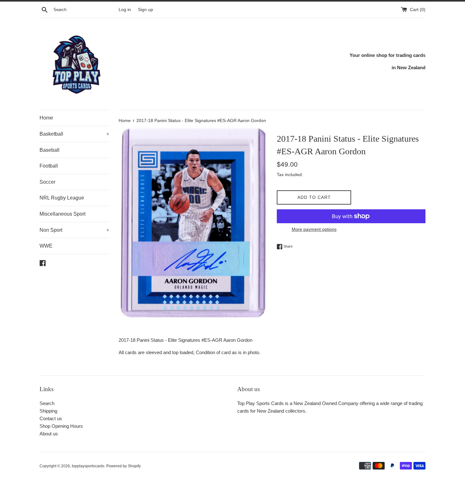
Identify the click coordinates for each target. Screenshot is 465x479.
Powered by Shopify (123, 466)
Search (47, 403)
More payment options (314, 229)
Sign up (145, 9)
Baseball (49, 150)
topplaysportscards (88, 466)
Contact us (51, 418)
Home (46, 117)
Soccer (47, 182)
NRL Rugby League (62, 197)
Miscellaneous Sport (62, 214)
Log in (125, 9)
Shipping (48, 411)
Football (49, 166)
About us (49, 433)
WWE (46, 246)
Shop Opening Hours (61, 426)
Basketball (74, 134)
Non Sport (74, 230)
